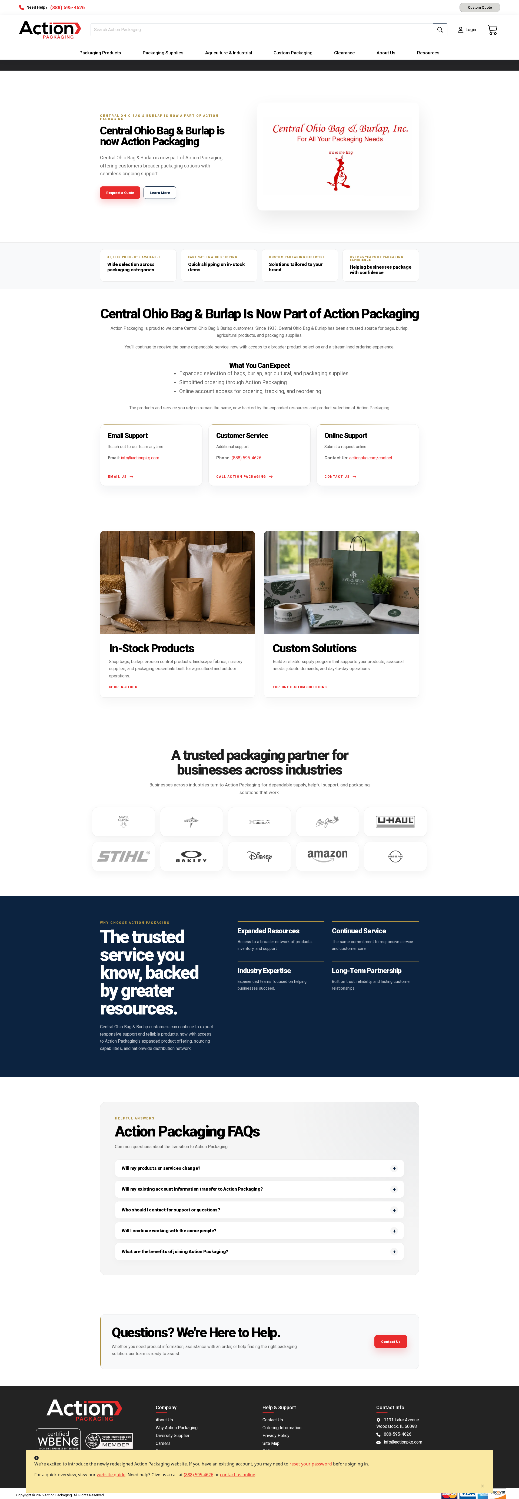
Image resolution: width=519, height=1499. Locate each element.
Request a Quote (120, 193)
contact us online (237, 1475)
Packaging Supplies (163, 52)
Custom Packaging (293, 52)
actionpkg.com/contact (370, 457)
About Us (386, 52)
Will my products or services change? (161, 1168)
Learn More (160, 193)
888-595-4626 (397, 1434)
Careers (163, 1443)
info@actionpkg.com (140, 457)
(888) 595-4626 (198, 1475)
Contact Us (391, 1342)
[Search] (440, 29)
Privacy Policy (276, 1435)
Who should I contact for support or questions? (171, 1210)
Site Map (271, 1443)
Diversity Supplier (172, 1435)
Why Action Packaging (177, 1427)
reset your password (311, 1464)
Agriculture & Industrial (228, 52)
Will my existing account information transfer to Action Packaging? (192, 1189)
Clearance (344, 52)
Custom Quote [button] (480, 7)
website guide (111, 1475)
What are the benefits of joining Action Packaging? (175, 1251)
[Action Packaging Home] (84, 1413)
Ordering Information (281, 1427)
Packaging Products (100, 52)
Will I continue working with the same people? (169, 1230)
